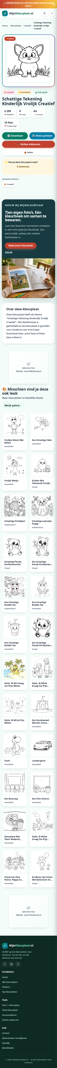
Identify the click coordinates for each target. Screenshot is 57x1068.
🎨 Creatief (9, 184)
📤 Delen (28, 152)
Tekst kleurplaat (10, 1010)
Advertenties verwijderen (14, 1038)
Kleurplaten (15, 25)
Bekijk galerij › (13, 405)
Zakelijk (6, 1043)
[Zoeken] (44, 13)
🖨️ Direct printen (42, 135)
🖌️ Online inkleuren (28, 144)
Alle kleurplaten (10, 982)
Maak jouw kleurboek (20, 245)
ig (11, 964)
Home (5, 25)
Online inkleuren (10, 1020)
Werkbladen (8, 1047)
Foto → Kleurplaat (10, 1005)
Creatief (27, 25)
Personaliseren (9, 1015)
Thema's (6, 987)
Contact (6, 1033)
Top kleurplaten (9, 991)
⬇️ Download (15, 135)
